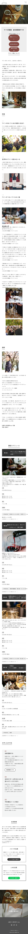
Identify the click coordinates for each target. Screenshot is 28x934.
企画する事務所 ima (14, 922)
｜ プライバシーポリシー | (14, 930)
